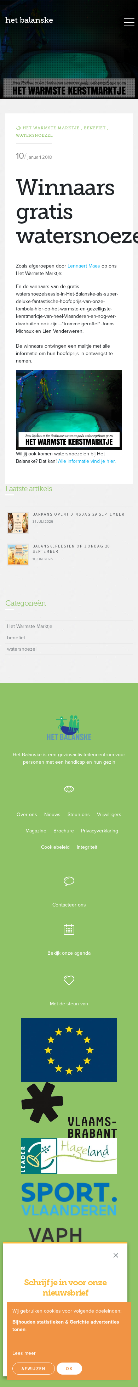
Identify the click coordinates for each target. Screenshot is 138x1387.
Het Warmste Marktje (29, 626)
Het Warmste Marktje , (53, 128)
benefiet (16, 638)
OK (69, 1368)
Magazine (35, 831)
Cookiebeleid (55, 847)
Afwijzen (34, 1368)
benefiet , (96, 128)
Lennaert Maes (84, 266)
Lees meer (24, 1353)
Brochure (63, 831)
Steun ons (79, 815)
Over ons (27, 815)
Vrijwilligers (109, 815)
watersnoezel (34, 135)
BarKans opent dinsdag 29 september (79, 514)
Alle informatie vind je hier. (87, 461)
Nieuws (52, 815)
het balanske (29, 20)
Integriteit (87, 847)
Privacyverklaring (97, 831)
